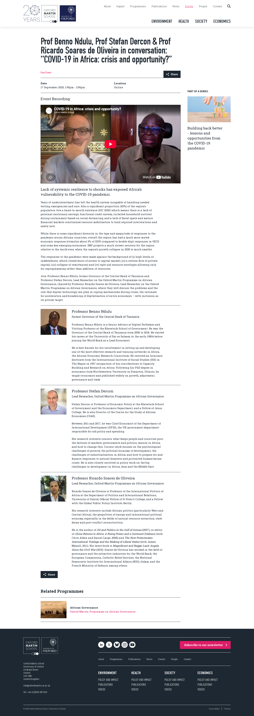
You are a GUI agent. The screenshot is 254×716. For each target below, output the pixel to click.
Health (183, 21)
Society (201, 21)
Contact (217, 6)
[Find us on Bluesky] (117, 645)
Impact (120, 6)
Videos (101, 689)
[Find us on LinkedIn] (101, 645)
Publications (159, 6)
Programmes (138, 6)
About (107, 6)
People (203, 6)
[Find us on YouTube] (132, 645)
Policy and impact (108, 679)
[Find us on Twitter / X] (109, 645)
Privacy (227, 708)
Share (174, 74)
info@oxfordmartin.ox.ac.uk (36, 685)
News (175, 6)
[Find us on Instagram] (124, 645)
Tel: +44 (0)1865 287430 (35, 692)
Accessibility (214, 708)
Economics (222, 21)
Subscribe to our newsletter (203, 645)
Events (189, 6)
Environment (162, 21)
